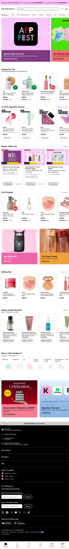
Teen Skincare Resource (59, 360)
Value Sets (5, 359)
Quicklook (5, 82)
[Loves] (62, 8)
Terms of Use (13, 532)
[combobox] (38, 8)
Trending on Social (48, 360)
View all (65, 146)
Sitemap (27, 532)
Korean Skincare (36, 360)
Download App (8, 184)
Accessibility (21, 532)
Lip (24, 359)
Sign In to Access (8, 340)
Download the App (62, 107)
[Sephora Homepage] (8, 9)
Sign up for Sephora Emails (9, 502)
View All (65, 310)
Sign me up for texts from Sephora (11, 493)
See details (18, 184)
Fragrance (16, 359)
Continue (28, 497)
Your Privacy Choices (35, 532)
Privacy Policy (4, 532)
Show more (64, 192)
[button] (10, 328)
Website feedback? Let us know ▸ (34, 423)
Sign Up (28, 506)
